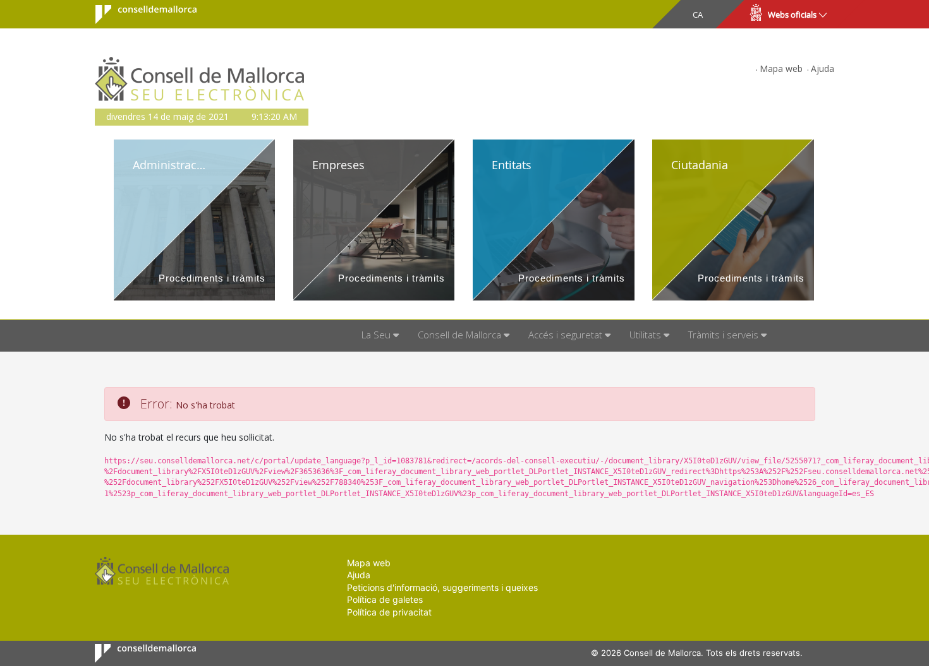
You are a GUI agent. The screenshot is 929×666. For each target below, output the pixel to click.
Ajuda (822, 68)
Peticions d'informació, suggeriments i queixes (442, 587)
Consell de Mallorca (138, 14)
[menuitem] (380, 336)
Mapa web (781, 68)
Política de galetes (385, 599)
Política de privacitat (389, 612)
